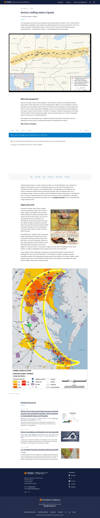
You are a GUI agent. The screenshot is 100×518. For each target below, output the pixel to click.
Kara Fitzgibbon (31, 420)
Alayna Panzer (24, 420)
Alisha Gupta (55, 418)
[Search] (94, 2)
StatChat (35, 16)
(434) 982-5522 (31, 486)
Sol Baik (24, 452)
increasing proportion (59, 197)
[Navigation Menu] (90, 2)
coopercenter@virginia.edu (33, 488)
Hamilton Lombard (26, 16)
